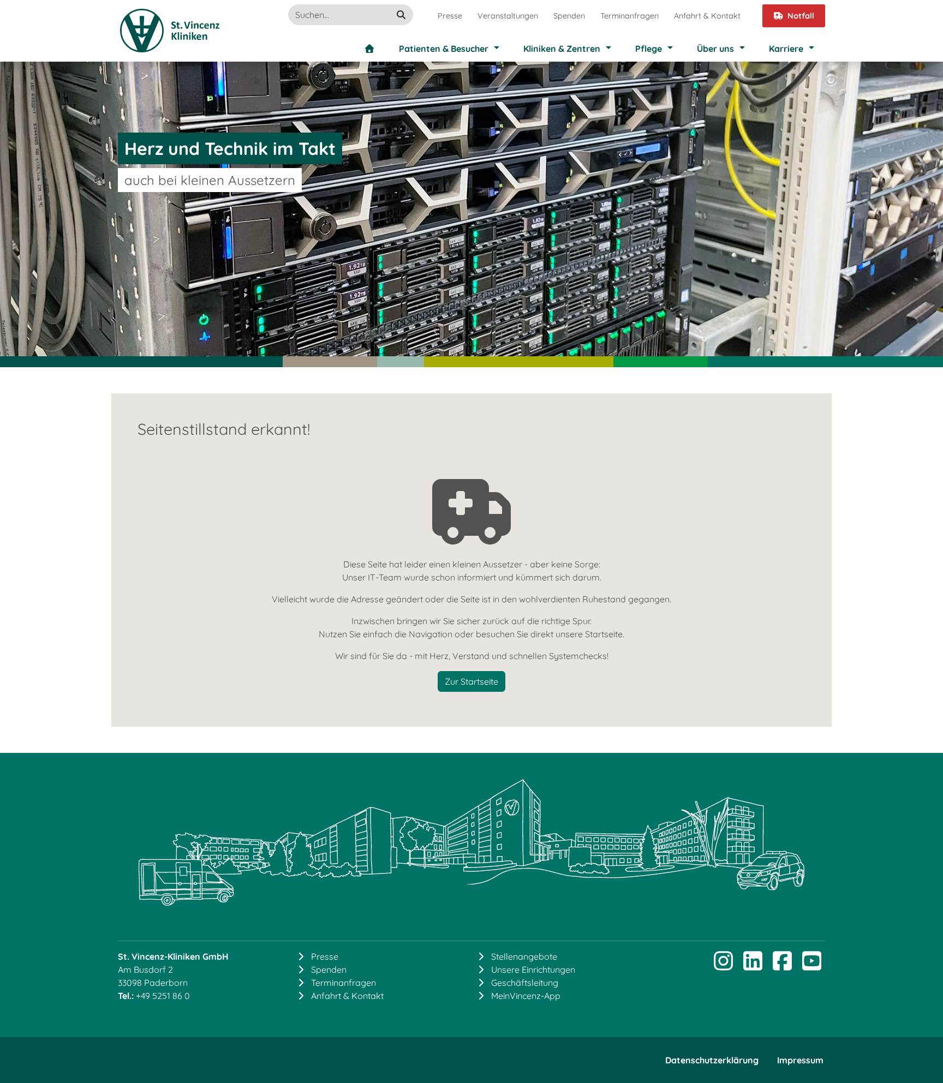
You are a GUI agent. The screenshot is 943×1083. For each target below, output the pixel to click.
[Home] (369, 48)
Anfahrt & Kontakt (707, 16)
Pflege (648, 48)
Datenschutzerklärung (712, 1060)
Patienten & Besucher (443, 48)
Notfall (800, 16)
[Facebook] (782, 965)
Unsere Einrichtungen (533, 969)
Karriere (786, 48)
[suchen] (401, 14)
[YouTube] (811, 965)
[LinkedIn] (752, 965)
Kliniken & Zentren (561, 48)
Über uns (715, 48)
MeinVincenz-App (525, 995)
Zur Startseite (471, 681)
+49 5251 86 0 (163, 995)
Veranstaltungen (508, 16)
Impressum (800, 1060)
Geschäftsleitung (524, 982)
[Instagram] (723, 965)
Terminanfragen (629, 16)
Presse (450, 16)
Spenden (569, 16)
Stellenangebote (524, 956)
